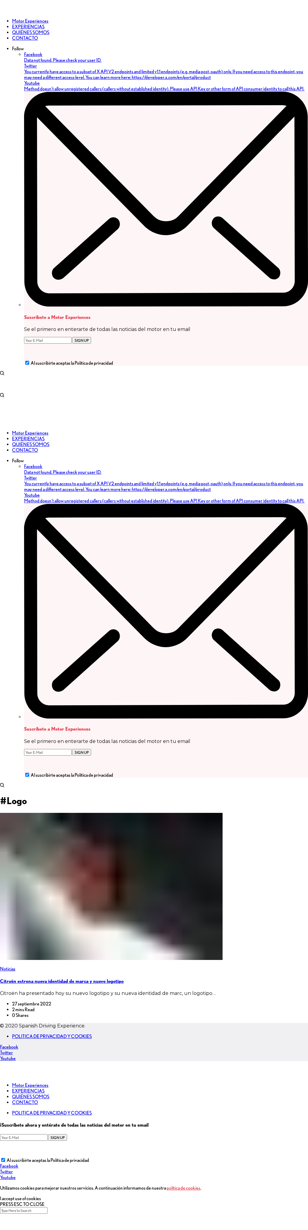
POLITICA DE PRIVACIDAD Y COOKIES (52, 1036)
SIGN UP (82, 340)
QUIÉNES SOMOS (30, 1096)
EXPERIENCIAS (28, 1091)
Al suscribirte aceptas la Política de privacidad (72, 363)
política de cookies (183, 1188)
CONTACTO (25, 1102)
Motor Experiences (30, 1085)
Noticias (7, 969)
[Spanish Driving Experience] (9, 10)
